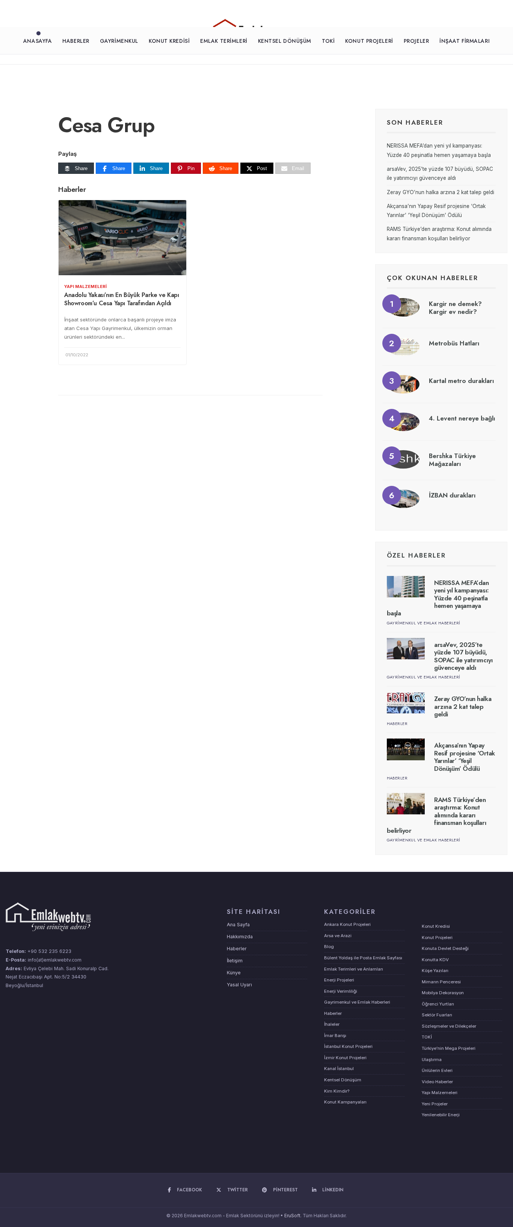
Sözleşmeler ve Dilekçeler (449, 1026)
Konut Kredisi (169, 41)
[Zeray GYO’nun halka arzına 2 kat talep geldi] (406, 702)
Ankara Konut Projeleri (347, 924)
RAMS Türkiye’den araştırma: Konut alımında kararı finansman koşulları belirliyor (437, 815)
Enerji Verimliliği (340, 991)
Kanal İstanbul (339, 1068)
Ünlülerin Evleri (437, 1070)
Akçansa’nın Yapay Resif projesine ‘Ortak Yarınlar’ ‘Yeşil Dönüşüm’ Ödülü (464, 757)
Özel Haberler (416, 555)
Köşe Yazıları (435, 970)
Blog (329, 946)
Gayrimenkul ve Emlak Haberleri (423, 623)
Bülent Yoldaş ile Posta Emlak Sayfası (363, 957)
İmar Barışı (335, 1035)
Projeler (416, 41)
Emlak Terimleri (223, 41)
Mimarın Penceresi (441, 981)
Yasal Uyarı (239, 984)
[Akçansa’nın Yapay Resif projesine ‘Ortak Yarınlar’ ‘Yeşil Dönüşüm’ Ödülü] (406, 749)
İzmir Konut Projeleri (345, 1057)
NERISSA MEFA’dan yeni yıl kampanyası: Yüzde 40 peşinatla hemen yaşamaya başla (438, 598)
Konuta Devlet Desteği (445, 948)
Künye (234, 972)
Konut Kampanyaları (345, 1102)
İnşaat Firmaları (464, 41)
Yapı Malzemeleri (85, 286)
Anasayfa (37, 41)
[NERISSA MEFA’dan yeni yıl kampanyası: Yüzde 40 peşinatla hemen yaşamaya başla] (406, 586)
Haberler (75, 41)
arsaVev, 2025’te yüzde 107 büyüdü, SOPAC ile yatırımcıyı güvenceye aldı (463, 656)
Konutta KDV (435, 959)
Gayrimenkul (119, 41)
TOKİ (328, 41)
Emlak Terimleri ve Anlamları (353, 969)
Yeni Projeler (435, 1103)
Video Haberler (437, 1081)
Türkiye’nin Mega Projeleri (448, 1048)
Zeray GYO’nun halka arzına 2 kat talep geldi (440, 192)
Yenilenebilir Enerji (441, 1114)
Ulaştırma (432, 1059)
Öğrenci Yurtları (438, 1004)
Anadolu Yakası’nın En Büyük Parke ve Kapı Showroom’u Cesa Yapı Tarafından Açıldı (121, 299)
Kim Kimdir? (336, 1091)
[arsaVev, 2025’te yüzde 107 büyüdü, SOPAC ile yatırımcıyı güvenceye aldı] (406, 648)
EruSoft (292, 1215)
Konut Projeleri (369, 41)
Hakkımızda (240, 936)
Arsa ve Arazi (338, 935)
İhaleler (331, 1024)
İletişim (235, 960)
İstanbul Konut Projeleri (348, 1046)
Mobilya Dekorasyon (443, 992)
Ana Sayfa (238, 924)
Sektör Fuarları (437, 1014)
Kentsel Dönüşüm (284, 41)
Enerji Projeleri (339, 980)
